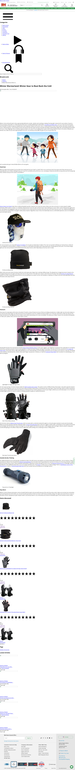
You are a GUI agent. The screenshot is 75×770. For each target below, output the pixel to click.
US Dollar (66, 737)
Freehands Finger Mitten (51, 352)
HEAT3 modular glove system (30, 387)
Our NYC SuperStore (25, 748)
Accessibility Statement (62, 768)
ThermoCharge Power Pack (18, 466)
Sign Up (29, 738)
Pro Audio (4, 31)
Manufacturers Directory (26, 754)
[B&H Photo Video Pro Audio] (4, 5)
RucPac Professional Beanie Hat (7, 512)
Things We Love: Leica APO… (6, 667)
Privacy (46, 768)
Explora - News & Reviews (43, 753)
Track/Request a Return (8, 748)
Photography (5, 26)
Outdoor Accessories (4, 649)
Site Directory (6, 754)
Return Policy (6, 746)
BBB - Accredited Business (7, 764)
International (6, 753)
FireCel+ (39, 464)
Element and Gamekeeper (25, 462)
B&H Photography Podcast (43, 754)
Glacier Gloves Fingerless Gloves (30, 347)
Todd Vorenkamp (5, 668)
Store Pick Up (62, 756)
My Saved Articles (6, 62)
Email (6, 738)
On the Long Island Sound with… (7, 698)
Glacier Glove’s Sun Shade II (6, 206)
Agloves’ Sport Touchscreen (16, 423)
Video (3, 28)
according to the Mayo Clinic (51, 124)
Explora (4, 79)
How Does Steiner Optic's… (6, 729)
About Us (62, 2)
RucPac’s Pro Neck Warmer (67, 273)
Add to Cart (2, 527)
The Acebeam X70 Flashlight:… (6, 682)
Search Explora (3, 74)
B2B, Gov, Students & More (11, 2)
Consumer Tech (5, 33)
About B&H (23, 746)
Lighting (4, 35)
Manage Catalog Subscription (10, 749)
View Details (2, 555)
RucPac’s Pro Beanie (21, 245)
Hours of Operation (25, 749)
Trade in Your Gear (64, 753)
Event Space (40, 751)
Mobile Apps (53, 764)
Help (66, 2)
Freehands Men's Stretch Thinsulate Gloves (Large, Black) (12, 612)
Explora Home (5, 25)
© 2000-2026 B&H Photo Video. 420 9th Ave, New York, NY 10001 (14, 768)
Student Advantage (42, 748)
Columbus (35, 10)
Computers (4, 32)
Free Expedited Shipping (64, 759)
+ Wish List (2, 526)
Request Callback (64, 750)
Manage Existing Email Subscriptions (11, 741)
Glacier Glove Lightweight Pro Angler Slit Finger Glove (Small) (13, 568)
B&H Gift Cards (62, 757)
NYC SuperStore (57, 2)
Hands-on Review (4, 665)
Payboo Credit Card (25, 751)
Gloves (1, 597)
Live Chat (69, 2)
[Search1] (9, 68)
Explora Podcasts (6, 53)
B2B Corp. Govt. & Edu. (42, 749)
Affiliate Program (24, 753)
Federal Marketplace (42, 746)
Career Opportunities (25, 756)
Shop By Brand (7, 756)
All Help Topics (7, 758)
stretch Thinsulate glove (31, 424)
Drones (4, 29)
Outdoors (4, 81)
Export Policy (54, 768)
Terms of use (38, 768)
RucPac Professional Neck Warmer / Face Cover (10, 540)
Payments (6, 751)
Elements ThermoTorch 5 (58, 463)
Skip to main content (4, 0)
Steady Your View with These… (6, 713)
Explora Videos (5, 44)
